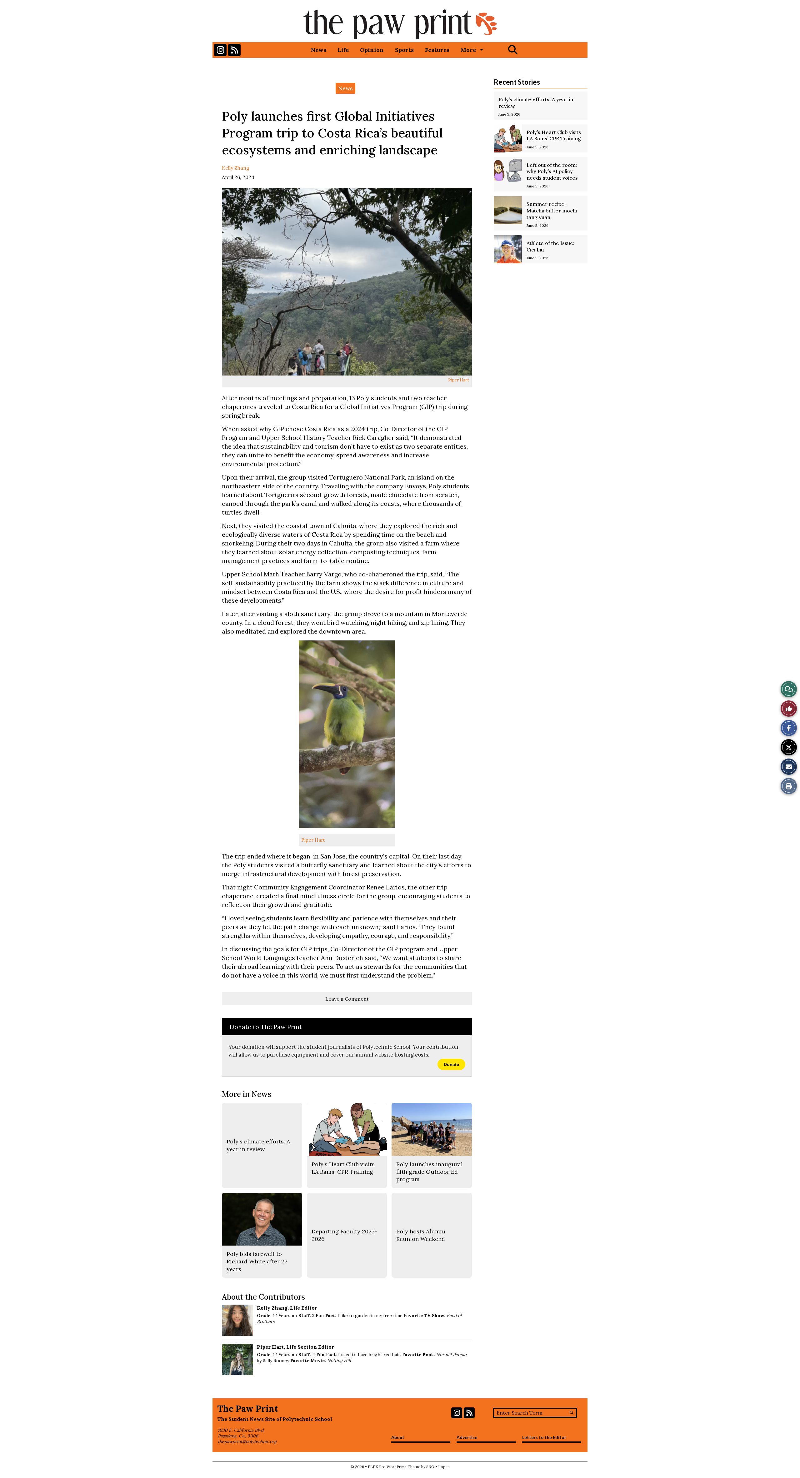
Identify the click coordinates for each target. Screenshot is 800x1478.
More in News (246, 1094)
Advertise (467, 1437)
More (468, 49)
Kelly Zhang (235, 168)
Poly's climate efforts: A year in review (258, 1145)
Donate (451, 1064)
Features (437, 49)
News (318, 49)
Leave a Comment (347, 999)
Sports (404, 49)
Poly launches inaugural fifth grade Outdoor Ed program (429, 1172)
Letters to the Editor (544, 1437)
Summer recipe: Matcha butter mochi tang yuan (552, 210)
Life (343, 49)
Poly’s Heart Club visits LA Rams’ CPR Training (554, 135)
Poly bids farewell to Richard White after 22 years (257, 1261)
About (397, 1437)
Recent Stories (517, 82)
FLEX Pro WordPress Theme (394, 1466)
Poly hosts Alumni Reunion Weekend (420, 1235)
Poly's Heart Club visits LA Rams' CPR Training (343, 1168)
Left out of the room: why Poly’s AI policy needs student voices (552, 171)
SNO (430, 1466)
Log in (444, 1466)
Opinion (372, 49)
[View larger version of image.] (347, 282)
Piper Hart (458, 380)
